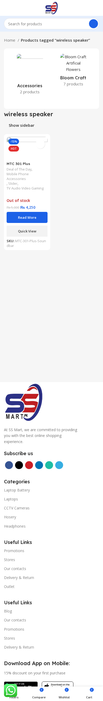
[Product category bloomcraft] (73, 72)
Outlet (9, 586)
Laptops (11, 499)
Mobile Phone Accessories (18, 176)
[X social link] (19, 465)
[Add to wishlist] (40, 144)
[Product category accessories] (29, 76)
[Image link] (24, 401)
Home (10, 40)
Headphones (15, 526)
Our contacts (15, 568)
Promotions (14, 550)
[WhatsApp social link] (49, 465)
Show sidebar (21, 125)
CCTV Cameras (17, 507)
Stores (9, 559)
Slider (12, 183)
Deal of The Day (19, 169)
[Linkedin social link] (39, 465)
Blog (8, 611)
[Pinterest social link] (29, 465)
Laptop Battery (17, 490)
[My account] (97, 8)
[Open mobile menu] (6, 8)
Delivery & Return (19, 577)
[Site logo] (51, 7)
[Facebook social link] (9, 465)
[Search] (93, 23)
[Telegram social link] (59, 465)
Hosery (10, 516)
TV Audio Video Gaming (25, 188)
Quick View (27, 231)
